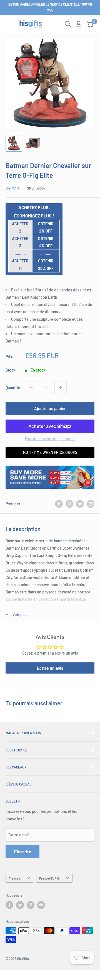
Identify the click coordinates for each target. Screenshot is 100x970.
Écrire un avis (50, 667)
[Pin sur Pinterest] (69, 504)
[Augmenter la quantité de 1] (60, 388)
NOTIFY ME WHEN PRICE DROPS (50, 452)
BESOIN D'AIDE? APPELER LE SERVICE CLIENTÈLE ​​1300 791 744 (50, 7)
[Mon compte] (78, 24)
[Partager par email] (90, 504)
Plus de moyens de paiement (50, 438)
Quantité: (14, 387)
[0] (89, 24)
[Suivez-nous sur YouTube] (41, 905)
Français (15, 878)
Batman (12, 188)
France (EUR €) (49, 878)
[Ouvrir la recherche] (68, 24)
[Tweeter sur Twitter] (80, 504)
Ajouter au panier (50, 408)
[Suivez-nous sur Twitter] (20, 905)
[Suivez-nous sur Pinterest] (30, 905)
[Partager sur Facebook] (59, 504)
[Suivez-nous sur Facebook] (9, 905)
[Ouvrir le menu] (8, 24)
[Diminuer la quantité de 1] (31, 388)
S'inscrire (22, 851)
